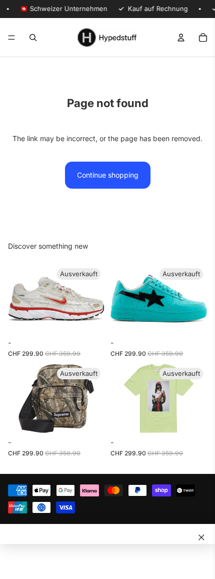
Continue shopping (107, 175)
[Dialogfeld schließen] (201, 537)
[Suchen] (33, 38)
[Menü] (11, 37)
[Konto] (181, 38)
